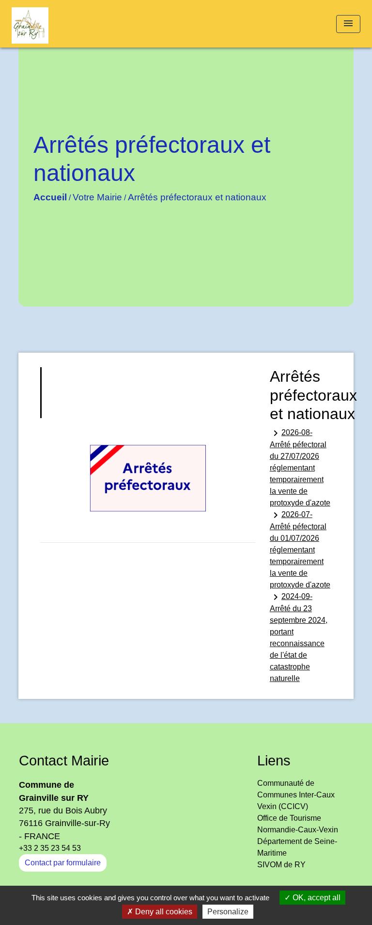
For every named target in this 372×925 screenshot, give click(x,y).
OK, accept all (316, 897)
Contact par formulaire (63, 863)
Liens (274, 760)
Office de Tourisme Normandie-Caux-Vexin (297, 824)
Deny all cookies (162, 912)
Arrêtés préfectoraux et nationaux (197, 197)
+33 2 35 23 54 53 (50, 848)
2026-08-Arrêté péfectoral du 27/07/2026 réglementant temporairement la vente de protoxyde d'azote (300, 467)
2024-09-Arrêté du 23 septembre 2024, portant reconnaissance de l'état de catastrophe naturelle (298, 636)
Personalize (227, 912)
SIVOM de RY (281, 864)
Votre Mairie (97, 197)
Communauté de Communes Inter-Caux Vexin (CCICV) (296, 795)
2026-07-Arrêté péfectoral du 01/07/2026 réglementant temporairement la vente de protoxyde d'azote (300, 549)
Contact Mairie (64, 760)
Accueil (50, 197)
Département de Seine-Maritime (297, 847)
